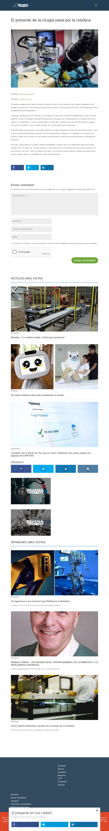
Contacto (14, 801)
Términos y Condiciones (21, 804)
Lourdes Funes (24, 99)
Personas (62, 766)
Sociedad (62, 772)
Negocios (62, 775)
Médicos (31, 25)
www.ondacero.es (26, 94)
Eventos (61, 785)
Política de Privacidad (20, 807)
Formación (62, 781)
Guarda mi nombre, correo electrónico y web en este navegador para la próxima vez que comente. (55, 243)
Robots (61, 769)
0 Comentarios (43, 25)
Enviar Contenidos (18, 798)
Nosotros (14, 794)
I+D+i (60, 778)
